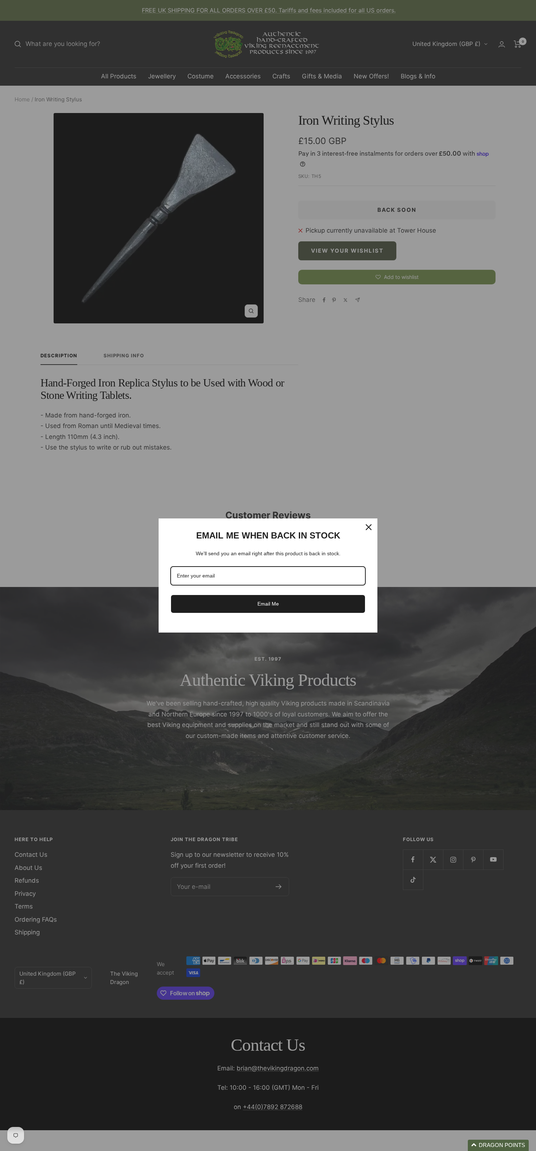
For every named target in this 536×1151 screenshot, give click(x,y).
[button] (498, 1145)
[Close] (368, 527)
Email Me (268, 604)
